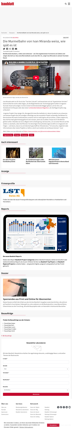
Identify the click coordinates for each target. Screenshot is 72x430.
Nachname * (6, 379)
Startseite (4, 33)
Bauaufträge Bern (9, 325)
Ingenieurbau (8, 135)
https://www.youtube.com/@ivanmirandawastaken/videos (42, 131)
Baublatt (47, 407)
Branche (5, 386)
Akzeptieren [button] (53, 425)
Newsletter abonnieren (22, 409)
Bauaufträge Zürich (9, 331)
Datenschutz (5, 414)
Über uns (3, 407)
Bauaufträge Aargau (9, 323)
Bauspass (12, 33)
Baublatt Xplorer (49, 417)
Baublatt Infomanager (51, 412)
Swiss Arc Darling (35, 417)
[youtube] (69, 407)
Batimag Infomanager (51, 414)
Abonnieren (36, 394)
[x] (58, 407)
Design (17, 135)
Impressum (4, 412)
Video (31, 135)
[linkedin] (67, 407)
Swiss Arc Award (34, 412)
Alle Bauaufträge (7, 336)
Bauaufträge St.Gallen (10, 329)
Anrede (5, 366)
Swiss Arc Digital (34, 407)
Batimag (47, 409)
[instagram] (64, 407)
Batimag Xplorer (49, 419)
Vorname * (6, 373)
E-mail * (5, 358)
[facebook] (61, 407)
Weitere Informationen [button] (26, 427)
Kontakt (3, 409)
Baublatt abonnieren (21, 412)
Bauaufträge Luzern (9, 327)
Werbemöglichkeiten (21, 407)
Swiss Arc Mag (34, 409)
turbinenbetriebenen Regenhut (39, 108)
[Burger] (69, 3)
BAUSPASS (16, 37)
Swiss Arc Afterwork (35, 414)
